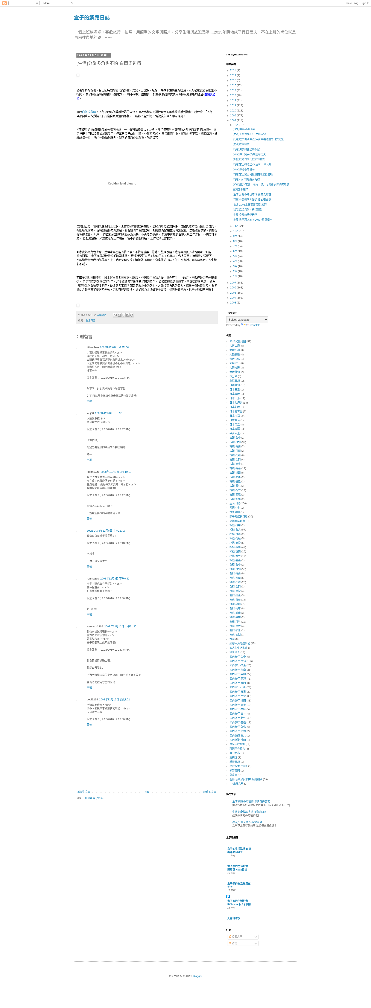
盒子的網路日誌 (92, 17)
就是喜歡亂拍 (237, 744)
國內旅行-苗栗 (238, 696)
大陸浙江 (235, 363)
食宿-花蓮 (235, 582)
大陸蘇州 (235, 372)
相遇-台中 (235, 525)
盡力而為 (235, 753)
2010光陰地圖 (238, 341)
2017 (233, 75)
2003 (233, 302)
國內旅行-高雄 (238, 704)
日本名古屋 (236, 411)
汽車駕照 (235, 512)
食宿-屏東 (235, 595)
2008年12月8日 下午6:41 (114, 578)
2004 (233, 297)
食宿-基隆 (235, 613)
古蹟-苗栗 (235, 468)
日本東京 (235, 424)
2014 (233, 90)
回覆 (89, 401)
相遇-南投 (235, 542)
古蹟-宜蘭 (235, 450)
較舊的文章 (209, 791)
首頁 (146, 791)
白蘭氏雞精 (89, 112)
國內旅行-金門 (238, 683)
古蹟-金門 (235, 459)
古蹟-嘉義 (235, 494)
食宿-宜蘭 (235, 577)
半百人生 (235, 433)
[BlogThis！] (119, 315)
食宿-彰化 (235, 630)
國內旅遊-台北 (238, 735)
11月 (236, 225)
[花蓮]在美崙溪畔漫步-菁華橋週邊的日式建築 (258, 139)
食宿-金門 (235, 586)
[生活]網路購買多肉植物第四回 (249, 811)
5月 (235, 256)
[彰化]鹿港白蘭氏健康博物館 (249, 159)
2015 (233, 85)
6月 (235, 251)
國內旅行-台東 (238, 665)
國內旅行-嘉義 (238, 722)
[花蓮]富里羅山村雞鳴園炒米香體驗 (253, 174)
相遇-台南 (235, 534)
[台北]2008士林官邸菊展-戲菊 (250, 204)
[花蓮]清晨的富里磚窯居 (246, 149)
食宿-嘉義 (235, 626)
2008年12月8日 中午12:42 (109, 530)
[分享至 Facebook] (127, 315)
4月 (235, 261)
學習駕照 (235, 770)
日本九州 (235, 385)
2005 (233, 292)
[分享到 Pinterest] (131, 315)
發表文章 (236, 936)
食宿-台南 (235, 573)
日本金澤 (235, 428)
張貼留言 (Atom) (94, 798)
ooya (90, 530)
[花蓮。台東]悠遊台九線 (246, 179)
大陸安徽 (235, 354)
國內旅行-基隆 (238, 709)
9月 (235, 236)
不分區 (233, 376)
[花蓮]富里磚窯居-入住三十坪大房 (252, 164)
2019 (233, 70)
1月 (235, 276)
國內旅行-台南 (238, 669)
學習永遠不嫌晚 (239, 766)
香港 (232, 639)
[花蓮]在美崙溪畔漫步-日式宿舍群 (252, 199)
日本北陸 (235, 407)
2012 (233, 100)
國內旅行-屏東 (238, 691)
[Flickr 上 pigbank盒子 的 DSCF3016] (77, 75)
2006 (233, 287)
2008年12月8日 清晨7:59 (114, 347)
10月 (236, 231)
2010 (233, 110)
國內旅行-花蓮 (238, 678)
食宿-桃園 (235, 604)
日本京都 (235, 415)
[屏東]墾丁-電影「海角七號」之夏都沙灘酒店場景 (261, 184)
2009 (233, 115)
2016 (233, 80)
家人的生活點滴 (239, 648)
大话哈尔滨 (233, 918)
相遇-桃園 (235, 551)
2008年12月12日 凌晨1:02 (114, 699)
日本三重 (235, 389)
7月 (235, 246)
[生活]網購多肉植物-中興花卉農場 (251, 801)
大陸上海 (235, 345)
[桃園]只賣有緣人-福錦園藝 (247, 822)
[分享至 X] (123, 315)
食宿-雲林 (235, 617)
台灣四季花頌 (240, 189)
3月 (235, 266)
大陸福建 (235, 367)
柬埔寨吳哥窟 (237, 521)
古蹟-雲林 (235, 485)
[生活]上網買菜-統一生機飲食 (249, 134)
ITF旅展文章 (236, 783)
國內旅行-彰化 (238, 726)
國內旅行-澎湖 (238, 731)
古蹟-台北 (235, 442)
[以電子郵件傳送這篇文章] (115, 315)
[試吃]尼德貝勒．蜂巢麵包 (247, 209)
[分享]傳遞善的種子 (244, 169)
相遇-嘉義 (235, 560)
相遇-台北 (235, 529)
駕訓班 (233, 757)
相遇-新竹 (235, 556)
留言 (234, 943)
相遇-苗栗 (235, 547)
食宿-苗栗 (235, 599)
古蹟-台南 (235, 446)
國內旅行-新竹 (238, 718)
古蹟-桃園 (235, 472)
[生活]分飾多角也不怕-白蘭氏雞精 (252, 194)
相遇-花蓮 (235, 538)
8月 (235, 241)
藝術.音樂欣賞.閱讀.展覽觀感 (246, 779)
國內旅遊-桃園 (238, 739)
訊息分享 (235, 652)
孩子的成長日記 (239, 516)
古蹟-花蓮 (235, 455)
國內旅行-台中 (238, 656)
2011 (233, 105)
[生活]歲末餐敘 (241, 144)
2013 (233, 95)
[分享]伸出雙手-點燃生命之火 (249, 154)
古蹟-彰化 (235, 499)
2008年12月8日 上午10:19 (116, 471)
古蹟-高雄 (235, 477)
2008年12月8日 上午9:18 (109, 413)
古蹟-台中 (235, 437)
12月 (236, 125)
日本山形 (235, 398)
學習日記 (235, 761)
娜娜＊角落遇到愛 (240, 643)
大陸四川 (235, 350)
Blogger (197, 976)
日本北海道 (236, 402)
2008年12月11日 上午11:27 (120, 626)
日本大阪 (235, 393)
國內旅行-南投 (238, 687)
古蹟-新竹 (235, 490)
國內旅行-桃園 (238, 700)
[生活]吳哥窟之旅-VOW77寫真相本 (252, 219)
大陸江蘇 (235, 358)
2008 (233, 120)
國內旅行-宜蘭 (238, 674)
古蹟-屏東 (235, 463)
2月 (235, 271)
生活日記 (90, 320)
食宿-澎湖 (235, 634)
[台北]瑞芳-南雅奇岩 (244, 129)
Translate (254, 325)
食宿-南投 (235, 591)
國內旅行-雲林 (238, 713)
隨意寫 (233, 774)
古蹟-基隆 (235, 481)
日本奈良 (235, 420)
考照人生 (235, 507)
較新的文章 (84, 791)
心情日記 (235, 380)
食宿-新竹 (235, 621)
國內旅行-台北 (238, 661)
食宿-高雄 (235, 608)
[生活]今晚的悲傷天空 (245, 214)
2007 (233, 282)
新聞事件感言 (237, 748)
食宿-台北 (235, 569)
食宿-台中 (235, 564)
